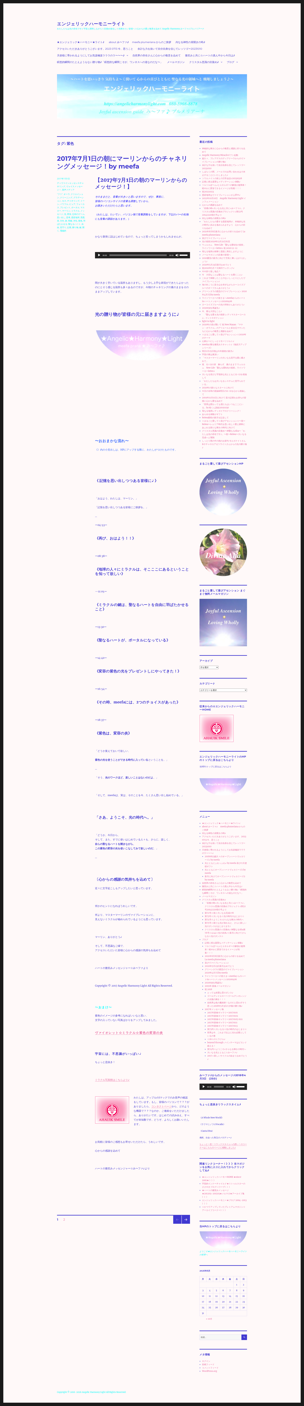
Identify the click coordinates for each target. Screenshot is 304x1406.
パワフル (64, 204)
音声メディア (68, 189)
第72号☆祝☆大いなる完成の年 (219, 913)
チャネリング (73, 201)
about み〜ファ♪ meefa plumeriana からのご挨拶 (140, 42)
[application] (142, 255)
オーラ (67, 194)
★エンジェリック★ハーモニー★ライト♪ (80, 42)
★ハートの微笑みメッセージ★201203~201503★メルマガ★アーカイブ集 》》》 (223, 1193)
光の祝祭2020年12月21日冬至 (216, 241)
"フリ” (60, 194)
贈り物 (75, 227)
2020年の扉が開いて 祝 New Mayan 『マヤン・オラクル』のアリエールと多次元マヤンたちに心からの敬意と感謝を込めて (223, 328)
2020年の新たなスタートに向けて (218, 387)
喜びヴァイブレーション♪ (214, 238)
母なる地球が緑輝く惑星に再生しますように (222, 251)
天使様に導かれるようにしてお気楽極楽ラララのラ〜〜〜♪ (91, 55)
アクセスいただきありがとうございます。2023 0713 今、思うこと (95, 48)
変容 (69, 214)
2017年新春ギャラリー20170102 (222, 1016)
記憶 (69, 227)
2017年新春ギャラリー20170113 (222, 1026)
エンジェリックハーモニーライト (91, 23)
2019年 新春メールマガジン (218, 986)
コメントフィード (210, 1367)
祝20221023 (208, 191)
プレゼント (65, 207)
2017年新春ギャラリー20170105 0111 (225, 1019)
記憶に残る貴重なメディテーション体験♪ (221, 181)
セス (64, 201)
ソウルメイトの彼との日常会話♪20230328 (222, 178)
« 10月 (209, 1319)
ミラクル (75, 210)
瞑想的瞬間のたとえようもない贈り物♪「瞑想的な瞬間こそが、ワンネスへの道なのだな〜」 (110, 62)
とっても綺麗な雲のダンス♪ (220, 992)
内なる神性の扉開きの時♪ (190, 42)
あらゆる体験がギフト (212, 414)
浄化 (75, 220)
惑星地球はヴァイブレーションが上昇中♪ (221, 195)
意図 (82, 217)
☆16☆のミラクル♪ (216, 1039)
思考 (68, 217)
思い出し (61, 217)
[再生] (99, 255)
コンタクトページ (161, 1106)
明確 (70, 220)
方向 (62, 220)
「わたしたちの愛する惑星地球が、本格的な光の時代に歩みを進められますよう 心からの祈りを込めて (223, 225)
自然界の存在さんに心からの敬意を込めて (157, 55)
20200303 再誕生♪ (211, 308)
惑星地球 (75, 217)
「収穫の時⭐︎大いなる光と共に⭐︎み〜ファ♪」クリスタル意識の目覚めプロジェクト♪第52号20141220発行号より (223, 211)
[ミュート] (177, 255)
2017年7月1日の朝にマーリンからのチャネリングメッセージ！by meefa (122, 162)
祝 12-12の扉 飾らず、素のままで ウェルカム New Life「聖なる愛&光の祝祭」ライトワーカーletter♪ (223, 367)
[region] (142, 377)
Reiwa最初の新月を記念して (215, 417)
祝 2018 (208, 989)
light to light (208, 321)
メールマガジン (176, 62)
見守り (63, 227)
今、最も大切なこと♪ (212, 311)
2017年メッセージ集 (214, 1009)
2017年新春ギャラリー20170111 (222, 1022)
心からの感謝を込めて (212, 205)
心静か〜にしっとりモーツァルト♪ (218, 341)
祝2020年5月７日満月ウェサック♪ (218, 268)
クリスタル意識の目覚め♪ (204, 62)
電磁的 (63, 230)
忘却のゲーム (78, 214)
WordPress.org (209, 1371)
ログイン (206, 1361)
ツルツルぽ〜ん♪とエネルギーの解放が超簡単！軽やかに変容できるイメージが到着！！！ (225, 949)
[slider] (184, 255)
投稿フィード (208, 1364)
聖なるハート (74, 224)
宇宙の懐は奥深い (210, 354)
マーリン (66, 210)
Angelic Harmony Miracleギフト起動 (220, 155)
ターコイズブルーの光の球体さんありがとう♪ (223, 304)
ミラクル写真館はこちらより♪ (112, 1079)
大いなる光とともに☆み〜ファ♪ (222, 1052)
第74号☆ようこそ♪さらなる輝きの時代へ (224, 919)
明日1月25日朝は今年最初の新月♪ (218, 351)
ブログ (230, 62)
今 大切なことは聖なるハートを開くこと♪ (222, 274)
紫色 (80, 220)
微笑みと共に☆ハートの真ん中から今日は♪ (210, 55)
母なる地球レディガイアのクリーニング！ (221, 411)
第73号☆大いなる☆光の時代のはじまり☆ (224, 916)
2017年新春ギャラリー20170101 (222, 1012)
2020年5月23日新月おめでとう (216, 264)
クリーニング (66, 197)
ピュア (72, 204)
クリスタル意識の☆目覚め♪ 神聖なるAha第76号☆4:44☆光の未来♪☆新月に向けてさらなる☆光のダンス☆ (225, 933)
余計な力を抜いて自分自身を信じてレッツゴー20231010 (170, 48)
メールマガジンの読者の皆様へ (216, 254)
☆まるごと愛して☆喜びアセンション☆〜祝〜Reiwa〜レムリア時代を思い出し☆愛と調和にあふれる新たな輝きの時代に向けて (223, 424)
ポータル (75, 207)
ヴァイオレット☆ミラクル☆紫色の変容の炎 (129, 1033)
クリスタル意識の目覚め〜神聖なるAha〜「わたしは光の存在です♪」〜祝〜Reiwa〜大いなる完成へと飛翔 (224, 434)
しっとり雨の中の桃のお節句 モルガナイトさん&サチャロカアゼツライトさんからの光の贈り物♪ (224, 444)
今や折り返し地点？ (211, 271)
